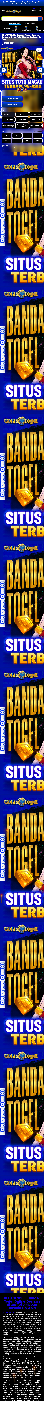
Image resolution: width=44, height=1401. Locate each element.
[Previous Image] (3, 70)
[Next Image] (40, 70)
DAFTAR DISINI (12, 99)
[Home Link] (13, 11)
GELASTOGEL (8, 1312)
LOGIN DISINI (12, 105)
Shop (3, 10)
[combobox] (20, 19)
